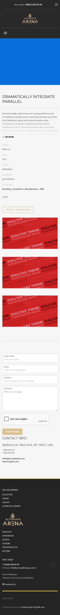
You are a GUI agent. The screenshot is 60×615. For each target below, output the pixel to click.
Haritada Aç (10, 584)
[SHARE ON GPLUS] (15, 201)
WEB (42, 189)
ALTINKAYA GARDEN (11, 506)
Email (6, 367)
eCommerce (17, 189)
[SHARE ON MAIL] (26, 201)
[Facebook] (20, 598)
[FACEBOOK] (4, 4)
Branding (6, 189)
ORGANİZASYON (10, 547)
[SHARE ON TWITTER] (4, 201)
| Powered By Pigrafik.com (32, 607)
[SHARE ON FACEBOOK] (10, 201)
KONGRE (6, 543)
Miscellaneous (31, 189)
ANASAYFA (7, 531)
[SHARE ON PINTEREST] (20, 201)
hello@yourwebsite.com (13, 458)
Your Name (9, 356)
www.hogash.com (10, 461)
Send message (12, 431)
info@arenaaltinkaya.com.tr (23, 567)
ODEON (5, 502)
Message (8, 389)
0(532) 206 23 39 (33, 4)
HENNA (5, 498)
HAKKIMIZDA (8, 535)
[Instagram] (9, 4)
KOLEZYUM (7, 494)
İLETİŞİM (6, 551)
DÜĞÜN (5, 539)
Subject (8, 378)
